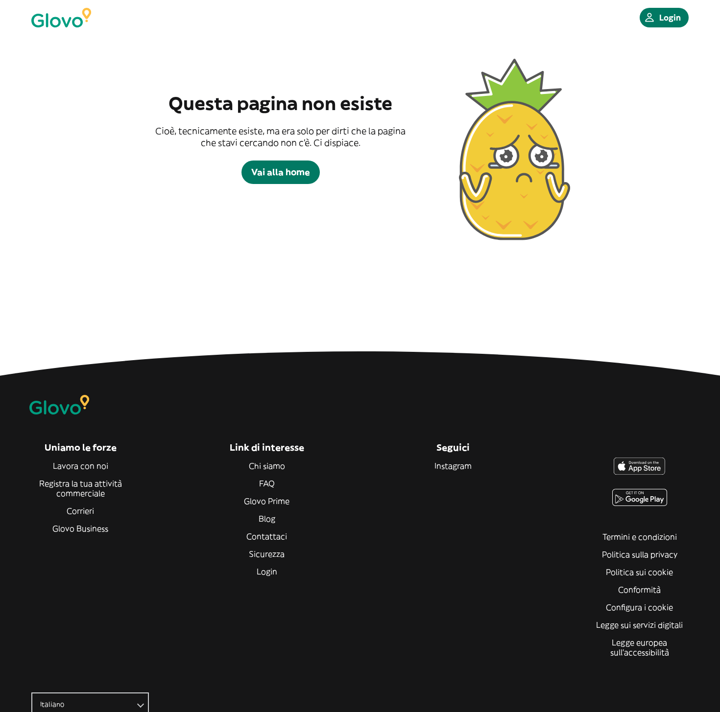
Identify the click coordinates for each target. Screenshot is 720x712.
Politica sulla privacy (639, 554)
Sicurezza (267, 554)
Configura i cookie (639, 607)
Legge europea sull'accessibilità (639, 647)
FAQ (267, 483)
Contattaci (266, 536)
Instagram (453, 466)
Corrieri (80, 511)
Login (267, 571)
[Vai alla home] (61, 17)
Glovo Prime (266, 501)
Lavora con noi (80, 466)
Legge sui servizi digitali (639, 625)
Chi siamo (267, 466)
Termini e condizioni (639, 537)
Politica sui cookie (639, 572)
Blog (267, 519)
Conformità (639, 590)
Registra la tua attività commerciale (80, 488)
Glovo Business (80, 528)
